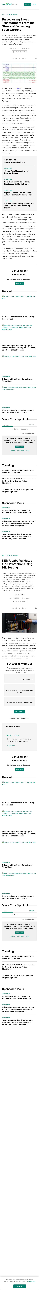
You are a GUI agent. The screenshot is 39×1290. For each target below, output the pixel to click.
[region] (19, 429)
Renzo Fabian (19, 594)
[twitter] (19, 58)
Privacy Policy (31, 1281)
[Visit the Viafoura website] (32, 433)
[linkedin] (16, 58)
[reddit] (23, 58)
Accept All (19, 1286)
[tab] (7, 425)
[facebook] (13, 58)
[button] (3, 4)
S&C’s (19, 88)
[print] (36, 58)
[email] (26, 58)
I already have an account (19, 450)
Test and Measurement (10, 14)
